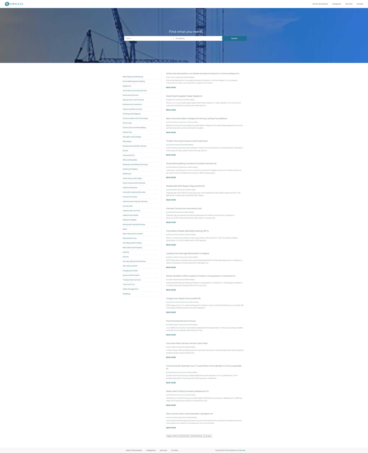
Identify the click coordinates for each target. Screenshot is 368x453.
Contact (360, 4)
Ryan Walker (172, 347)
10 (193, 436)
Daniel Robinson (173, 167)
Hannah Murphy (173, 324)
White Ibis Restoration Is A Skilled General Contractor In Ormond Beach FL (203, 73)
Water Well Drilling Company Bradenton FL (187, 391)
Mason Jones (172, 189)
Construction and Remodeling (184, 77)
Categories (336, 4)
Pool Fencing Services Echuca (181, 321)
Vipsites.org (233, 450)
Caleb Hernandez (173, 302)
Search (234, 38)
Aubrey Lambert (173, 257)
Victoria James (172, 417)
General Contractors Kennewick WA (184, 208)
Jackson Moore (172, 372)
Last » (209, 436)
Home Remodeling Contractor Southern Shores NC (191, 163)
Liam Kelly (171, 212)
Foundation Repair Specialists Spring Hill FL (187, 231)
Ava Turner (171, 77)
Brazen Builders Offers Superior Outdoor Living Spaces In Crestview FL (201, 276)
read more (171, 87)
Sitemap (242, 450)
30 (200, 436)
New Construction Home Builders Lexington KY (189, 414)
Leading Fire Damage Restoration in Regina (187, 253)
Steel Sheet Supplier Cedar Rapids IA (184, 96)
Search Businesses (320, 4)
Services (348, 4)
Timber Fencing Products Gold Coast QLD (187, 141)
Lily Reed (171, 144)
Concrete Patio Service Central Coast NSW (187, 343)
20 (196, 436)
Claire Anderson (173, 122)
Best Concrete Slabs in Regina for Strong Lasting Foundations (196, 118)
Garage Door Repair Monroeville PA (183, 298)
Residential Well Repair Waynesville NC (185, 186)
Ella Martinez (172, 395)
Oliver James (172, 234)
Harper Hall (171, 279)
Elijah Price (171, 99)
